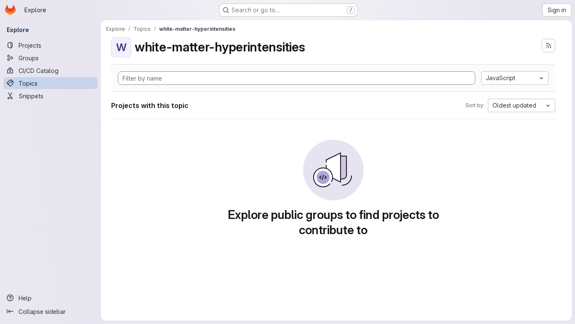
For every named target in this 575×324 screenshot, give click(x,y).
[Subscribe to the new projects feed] (548, 45)
